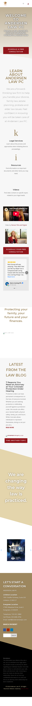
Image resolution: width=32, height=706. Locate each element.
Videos (16, 190)
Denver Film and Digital (19, 225)
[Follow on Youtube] (8, 629)
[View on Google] (7, 284)
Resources (16, 165)
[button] (5, 272)
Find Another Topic (16, 440)
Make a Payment (10, 624)
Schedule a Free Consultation (16, 50)
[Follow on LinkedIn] (11, 629)
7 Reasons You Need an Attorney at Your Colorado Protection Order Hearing (15, 386)
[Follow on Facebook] (4, 629)
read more (10, 427)
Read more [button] (11, 277)
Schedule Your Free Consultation (16, 251)
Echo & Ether (24, 688)
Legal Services (16, 141)
